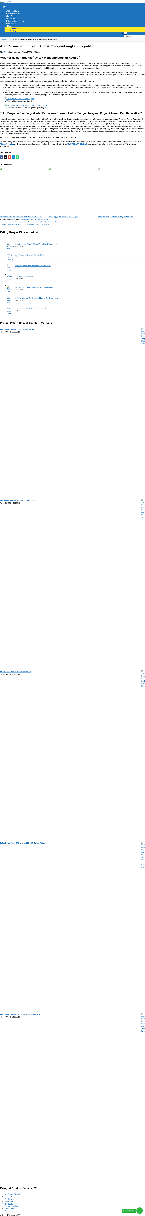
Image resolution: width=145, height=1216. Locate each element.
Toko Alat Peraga (41, 219)
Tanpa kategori (10, 1208)
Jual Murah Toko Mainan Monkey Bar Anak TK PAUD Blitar (21, 216)
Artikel (12, 39)
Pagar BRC (9, 1203)
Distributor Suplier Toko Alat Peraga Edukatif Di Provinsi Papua (29, 222)
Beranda (5, 39)
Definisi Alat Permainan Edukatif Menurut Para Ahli (24, 224)
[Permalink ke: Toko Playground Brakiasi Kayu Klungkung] (72, 191)
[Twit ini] (5, 157)
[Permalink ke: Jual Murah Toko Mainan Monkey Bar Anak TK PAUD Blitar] (23, 191)
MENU (4, 7)
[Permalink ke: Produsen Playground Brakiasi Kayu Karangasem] (121, 191)
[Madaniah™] (5, 2)
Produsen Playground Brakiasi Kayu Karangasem (116, 216)
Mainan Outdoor (10, 1201)
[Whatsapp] (17, 157)
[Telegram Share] (13, 157)
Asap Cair (8, 1196)
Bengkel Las (9, 1199)
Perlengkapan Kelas (12, 1206)
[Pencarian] (125, 33)
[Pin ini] (9, 157)
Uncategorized (10, 1211)
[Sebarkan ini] (1, 157)
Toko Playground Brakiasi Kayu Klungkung (64, 216)
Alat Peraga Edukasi (26, 219)
